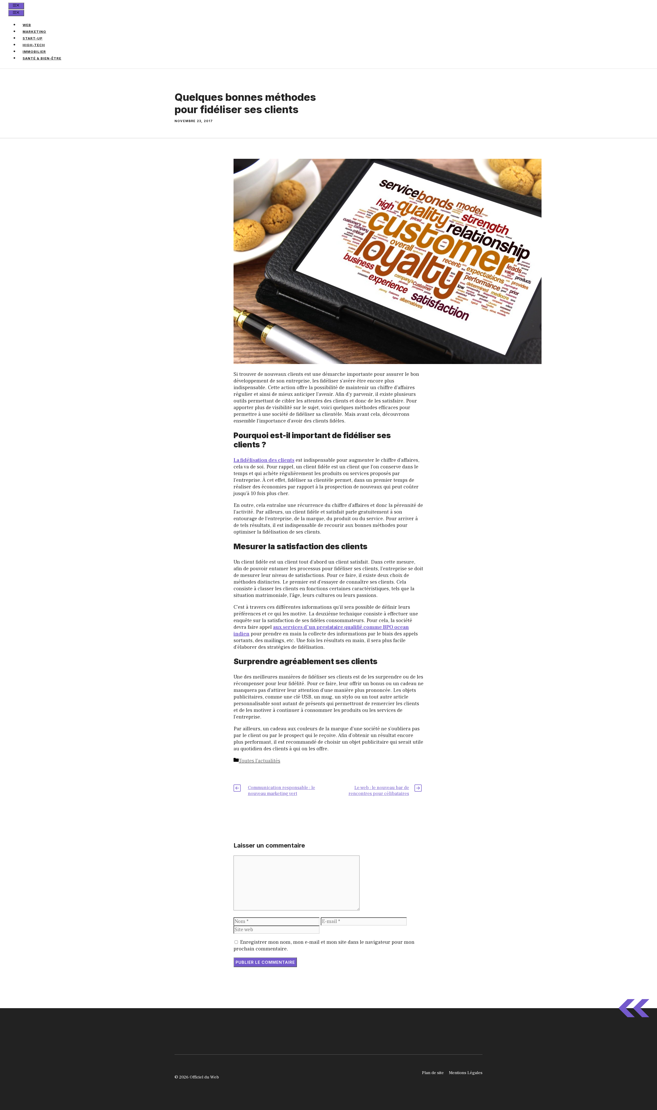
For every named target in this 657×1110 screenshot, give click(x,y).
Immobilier (34, 52)
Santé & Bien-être (42, 58)
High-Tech (34, 45)
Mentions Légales (465, 1073)
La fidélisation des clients (264, 460)
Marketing (34, 32)
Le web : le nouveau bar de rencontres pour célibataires (379, 791)
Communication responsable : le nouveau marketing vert (281, 791)
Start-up (33, 38)
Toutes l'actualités (259, 761)
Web (27, 25)
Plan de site (433, 1073)
